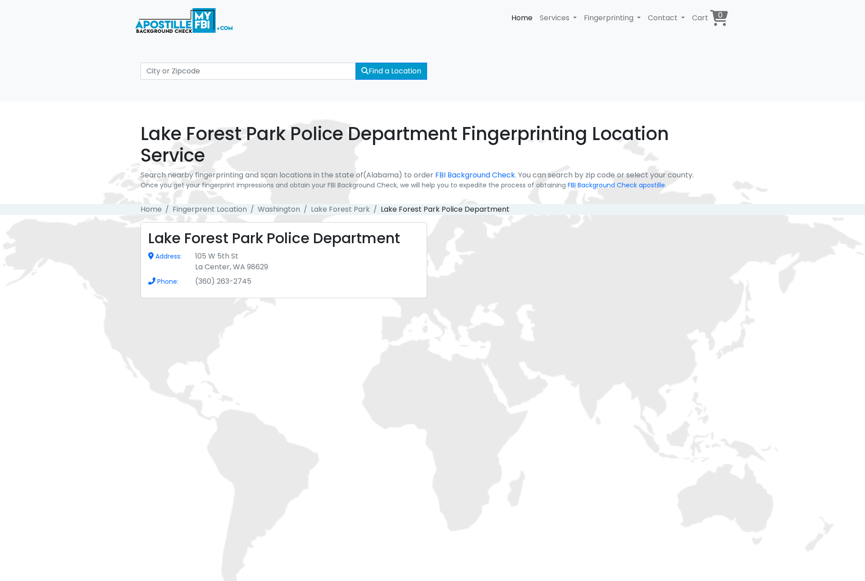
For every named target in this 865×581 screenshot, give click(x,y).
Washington (279, 209)
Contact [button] (663, 18)
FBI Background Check (475, 175)
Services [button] (555, 18)
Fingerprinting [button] (609, 18)
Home (522, 18)
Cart (707, 16)
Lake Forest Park (340, 209)
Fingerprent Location (210, 209)
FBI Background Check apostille (616, 185)
